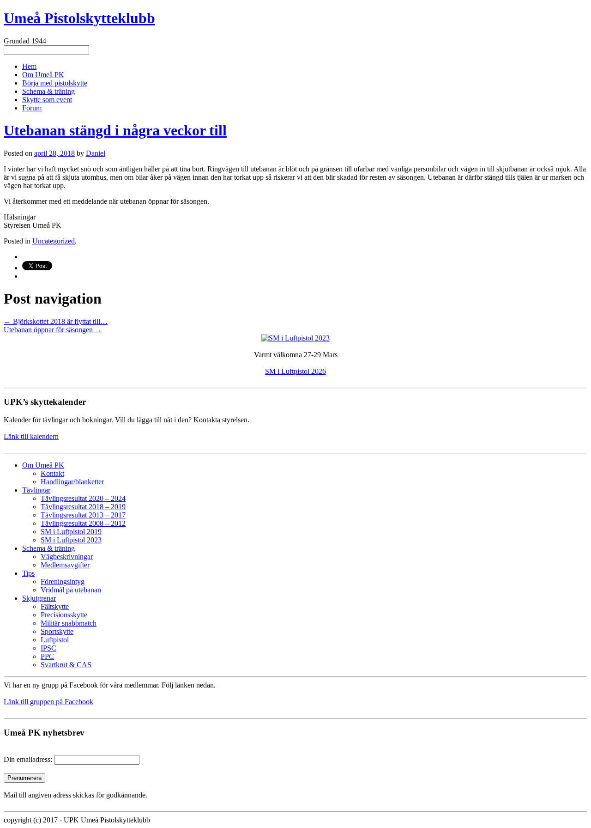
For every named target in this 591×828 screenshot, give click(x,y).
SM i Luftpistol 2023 (71, 540)
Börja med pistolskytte (54, 83)
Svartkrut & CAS (66, 665)
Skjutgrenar (39, 598)
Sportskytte (57, 631)
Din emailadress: (28, 759)
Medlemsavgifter (65, 565)
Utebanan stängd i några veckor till (115, 130)
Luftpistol (55, 640)
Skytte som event (47, 100)
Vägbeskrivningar (67, 556)
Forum (32, 108)
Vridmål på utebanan (71, 590)
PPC (47, 656)
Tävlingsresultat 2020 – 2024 (83, 498)
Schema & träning (48, 91)
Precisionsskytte (64, 615)
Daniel (95, 153)
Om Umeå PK (43, 75)
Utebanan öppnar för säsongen (53, 330)
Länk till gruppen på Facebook (48, 702)
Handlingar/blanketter (72, 482)
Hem (29, 66)
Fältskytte (55, 606)
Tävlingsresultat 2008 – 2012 (83, 523)
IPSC (48, 648)
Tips (28, 573)
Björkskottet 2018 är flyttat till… (56, 321)
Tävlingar (36, 490)
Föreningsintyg (62, 581)
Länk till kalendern (31, 436)
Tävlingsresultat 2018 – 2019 (83, 507)
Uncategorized (53, 241)
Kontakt (52, 473)
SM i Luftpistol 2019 (71, 532)
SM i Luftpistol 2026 (295, 371)
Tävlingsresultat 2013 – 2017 (83, 515)
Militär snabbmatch (68, 623)
